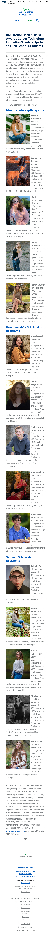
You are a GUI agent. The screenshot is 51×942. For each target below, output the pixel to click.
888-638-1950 (25, 883)
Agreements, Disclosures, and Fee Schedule (25, 898)
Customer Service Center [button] (25, 871)
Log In (28, 20)
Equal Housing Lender (26, 927)
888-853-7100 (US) (25, 874)
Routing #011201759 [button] (25, 867)
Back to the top (25, 856)
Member (25, 924)
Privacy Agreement (25, 888)
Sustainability (25, 904)
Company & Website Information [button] (25, 886)
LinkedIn (25, 920)
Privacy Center (25, 892)
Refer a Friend (25, 908)
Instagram (25, 917)
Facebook (25, 913)
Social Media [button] (25, 911)
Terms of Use (25, 895)
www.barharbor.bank (15, 831)
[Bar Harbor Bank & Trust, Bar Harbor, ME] (25, 12)
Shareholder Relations (25, 901)
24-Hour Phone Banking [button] (25, 880)
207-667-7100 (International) (25, 876)
